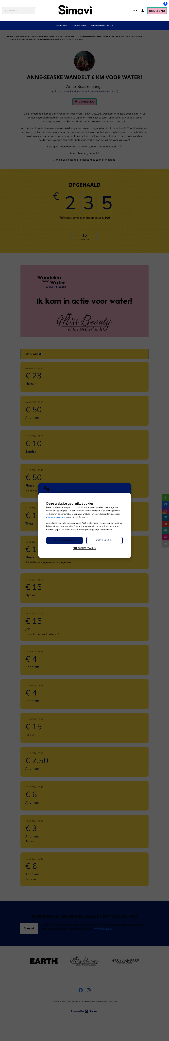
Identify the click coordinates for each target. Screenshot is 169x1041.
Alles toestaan (64, 540)
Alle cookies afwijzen (84, 548)
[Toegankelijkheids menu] (165, 4)
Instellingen (104, 540)
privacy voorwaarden (56, 517)
